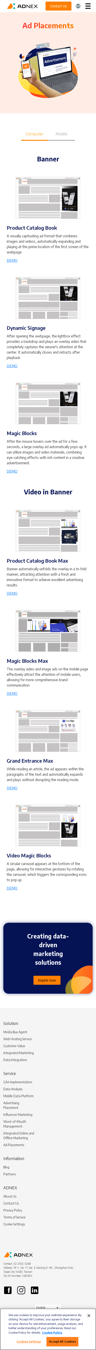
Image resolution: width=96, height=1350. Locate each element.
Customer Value (14, 1046)
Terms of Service (14, 1217)
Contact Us (11, 1203)
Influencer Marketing (17, 1115)
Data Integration (15, 1060)
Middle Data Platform (18, 1096)
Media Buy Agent (15, 1032)
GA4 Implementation (17, 1082)
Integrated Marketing (18, 1053)
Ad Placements (13, 1145)
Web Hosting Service (17, 1039)
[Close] (89, 1316)
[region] (48, 1329)
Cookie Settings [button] (14, 1224)
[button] (78, 6)
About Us (9, 1196)
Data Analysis (12, 1089)
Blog (6, 1167)
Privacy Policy (12, 1210)
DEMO (12, 260)
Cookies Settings (29, 1341)
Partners (9, 1174)
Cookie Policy (52, 1332)
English (40, 1307)
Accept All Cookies (62, 1341)
